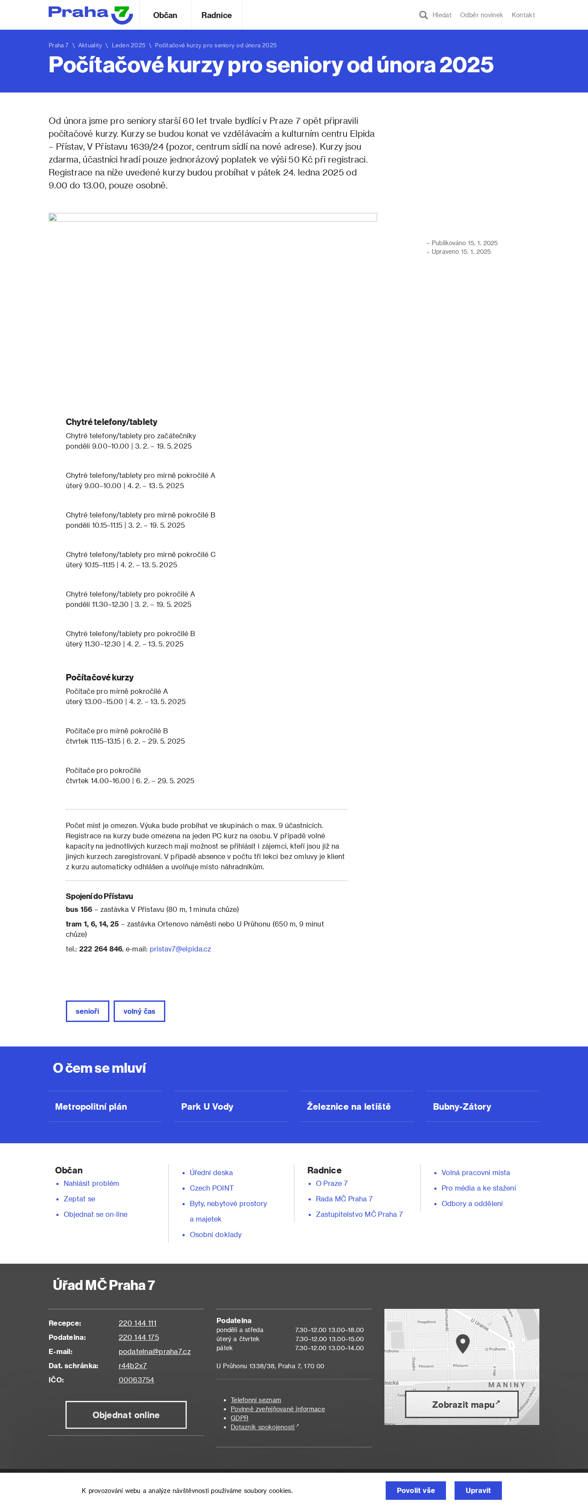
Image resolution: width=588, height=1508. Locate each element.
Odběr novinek (481, 14)
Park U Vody (207, 1106)
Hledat (440, 14)
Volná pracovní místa (476, 1172)
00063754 (137, 1380)
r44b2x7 (133, 1365)
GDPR (239, 1418)
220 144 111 (137, 1323)
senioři (87, 1011)
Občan (165, 14)
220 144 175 (139, 1337)
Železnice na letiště (349, 1106)
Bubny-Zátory (462, 1106)
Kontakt (523, 14)
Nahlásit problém (92, 1183)
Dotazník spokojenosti (263, 1427)
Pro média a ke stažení (479, 1188)
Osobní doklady (215, 1234)
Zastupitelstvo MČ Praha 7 (359, 1214)
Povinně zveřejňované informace (278, 1409)
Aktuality (90, 45)
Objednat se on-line (96, 1214)
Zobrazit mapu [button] (463, 1404)
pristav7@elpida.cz (180, 949)
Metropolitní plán (91, 1106)
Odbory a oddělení (472, 1203)
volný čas (139, 1011)
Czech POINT (212, 1188)
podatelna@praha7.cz (155, 1351)
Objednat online (126, 1415)
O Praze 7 (332, 1183)
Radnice (216, 14)
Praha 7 (59, 45)
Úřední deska (211, 1172)
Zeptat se (79, 1198)
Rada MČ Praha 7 (344, 1198)
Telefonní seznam (256, 1399)
